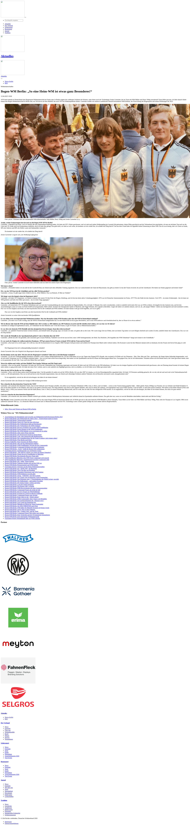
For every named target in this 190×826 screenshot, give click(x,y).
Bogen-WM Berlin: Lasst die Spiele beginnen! (19, 484)
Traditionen (8, 808)
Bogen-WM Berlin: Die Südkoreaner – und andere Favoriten (24, 481)
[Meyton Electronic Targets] (18, 656)
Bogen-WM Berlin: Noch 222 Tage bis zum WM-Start (22, 422)
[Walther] (18, 551)
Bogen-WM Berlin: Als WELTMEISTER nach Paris (21, 506)
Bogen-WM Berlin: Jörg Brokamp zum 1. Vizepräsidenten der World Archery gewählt (32, 479)
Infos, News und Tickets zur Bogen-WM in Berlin (20, 409)
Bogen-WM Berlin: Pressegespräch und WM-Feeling (21, 465)
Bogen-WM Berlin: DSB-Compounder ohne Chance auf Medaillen (26, 499)
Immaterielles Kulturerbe (12, 813)
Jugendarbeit (9, 791)
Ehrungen (8, 811)
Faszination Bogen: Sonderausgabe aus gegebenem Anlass (23, 451)
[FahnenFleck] (18, 683)
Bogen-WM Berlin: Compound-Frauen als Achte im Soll (22, 490)
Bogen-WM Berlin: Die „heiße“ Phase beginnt (19, 461)
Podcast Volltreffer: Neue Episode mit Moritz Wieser (21, 442)
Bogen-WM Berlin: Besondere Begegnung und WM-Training (24, 472)
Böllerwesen (9, 809)
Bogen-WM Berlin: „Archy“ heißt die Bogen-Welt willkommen (25, 449)
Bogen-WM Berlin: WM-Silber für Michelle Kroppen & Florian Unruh (27, 508)
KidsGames (8, 795)
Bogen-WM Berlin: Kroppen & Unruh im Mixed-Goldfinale (23, 493)
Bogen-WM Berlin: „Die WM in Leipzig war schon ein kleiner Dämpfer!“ (28, 452)
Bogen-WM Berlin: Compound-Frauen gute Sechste (21, 495)
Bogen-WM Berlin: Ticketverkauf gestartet (18, 420)
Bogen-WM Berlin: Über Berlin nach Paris (18, 440)
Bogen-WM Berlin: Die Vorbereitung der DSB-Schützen (22, 426)
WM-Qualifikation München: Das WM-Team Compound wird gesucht (27, 458)
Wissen (7, 736)
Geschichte (8, 806)
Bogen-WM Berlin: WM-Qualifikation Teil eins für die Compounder (26, 445)
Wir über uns (9, 787)
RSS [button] (6, 83)
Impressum (8, 822)
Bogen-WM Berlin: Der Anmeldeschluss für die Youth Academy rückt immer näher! (31, 438)
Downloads (8, 793)
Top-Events (8, 758)
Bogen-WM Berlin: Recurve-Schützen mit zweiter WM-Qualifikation (26, 427)
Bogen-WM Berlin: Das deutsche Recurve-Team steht (21, 456)
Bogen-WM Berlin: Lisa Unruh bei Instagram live (20, 502)
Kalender (7, 728)
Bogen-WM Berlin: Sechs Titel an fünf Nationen (20, 509)
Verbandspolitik (10, 732)
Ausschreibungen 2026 (12, 756)
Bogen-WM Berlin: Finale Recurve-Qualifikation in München (24, 454)
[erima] (18, 630)
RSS (6, 719)
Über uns (7, 730)
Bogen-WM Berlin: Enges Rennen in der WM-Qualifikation (23, 429)
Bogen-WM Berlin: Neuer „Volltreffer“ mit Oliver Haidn (22, 476)
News (6, 727)
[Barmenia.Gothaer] (18, 603)
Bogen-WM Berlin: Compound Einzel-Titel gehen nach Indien (24, 513)
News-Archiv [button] (9, 81)
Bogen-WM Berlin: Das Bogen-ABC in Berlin (19, 486)
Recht (6, 734)
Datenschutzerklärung (11, 823)
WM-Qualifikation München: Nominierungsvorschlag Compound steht (27, 459)
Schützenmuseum (10, 815)
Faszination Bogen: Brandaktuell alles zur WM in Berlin (22, 518)
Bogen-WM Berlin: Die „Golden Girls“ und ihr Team (21, 511)
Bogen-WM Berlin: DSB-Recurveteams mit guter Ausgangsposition (26, 488)
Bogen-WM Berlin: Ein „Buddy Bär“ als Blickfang (21, 468)
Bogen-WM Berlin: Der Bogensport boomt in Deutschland (23, 434)
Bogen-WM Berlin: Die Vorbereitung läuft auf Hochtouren (23, 424)
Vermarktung (9, 739)
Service (7, 737)
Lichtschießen (9, 796)
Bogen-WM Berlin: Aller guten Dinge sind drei (19, 433)
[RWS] (18, 577)
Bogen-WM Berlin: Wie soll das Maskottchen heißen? (21, 443)
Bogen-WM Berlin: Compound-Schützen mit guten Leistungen (24, 447)
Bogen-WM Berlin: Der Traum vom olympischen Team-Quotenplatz (26, 477)
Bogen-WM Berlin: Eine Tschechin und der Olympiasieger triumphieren (27, 515)
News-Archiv (9, 717)
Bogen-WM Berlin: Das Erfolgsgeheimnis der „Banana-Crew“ (24, 500)
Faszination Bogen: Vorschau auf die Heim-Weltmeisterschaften (25, 467)
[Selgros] (18, 709)
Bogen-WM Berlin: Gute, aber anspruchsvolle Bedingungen (23, 436)
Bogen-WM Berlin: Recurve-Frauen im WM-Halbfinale (22, 492)
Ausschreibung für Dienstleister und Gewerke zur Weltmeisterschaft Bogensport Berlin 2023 (34, 417)
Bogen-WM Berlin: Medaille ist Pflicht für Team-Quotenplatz (24, 504)
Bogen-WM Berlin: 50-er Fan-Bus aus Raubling (20, 470)
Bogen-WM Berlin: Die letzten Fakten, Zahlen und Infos (22, 483)
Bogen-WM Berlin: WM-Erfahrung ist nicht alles (20, 474)
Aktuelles (7, 56)
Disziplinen (8, 754)
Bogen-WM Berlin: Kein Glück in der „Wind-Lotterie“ (22, 497)
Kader (7, 752)
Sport (6, 751)
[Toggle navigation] (25, 17)
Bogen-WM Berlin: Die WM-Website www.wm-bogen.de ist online (26, 431)
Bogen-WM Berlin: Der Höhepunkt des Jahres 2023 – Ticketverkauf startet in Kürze (31, 418)
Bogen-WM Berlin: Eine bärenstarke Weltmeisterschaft (22, 517)
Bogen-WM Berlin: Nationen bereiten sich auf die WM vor (23, 463)
